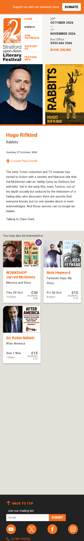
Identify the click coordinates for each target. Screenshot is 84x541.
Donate (71, 7)
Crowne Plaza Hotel (24, 161)
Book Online (60, 50)
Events (29, 27)
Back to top (22, 503)
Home (28, 18)
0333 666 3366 (61, 43)
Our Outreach (31, 37)
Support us (31, 47)
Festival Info (30, 58)
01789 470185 (20, 539)
